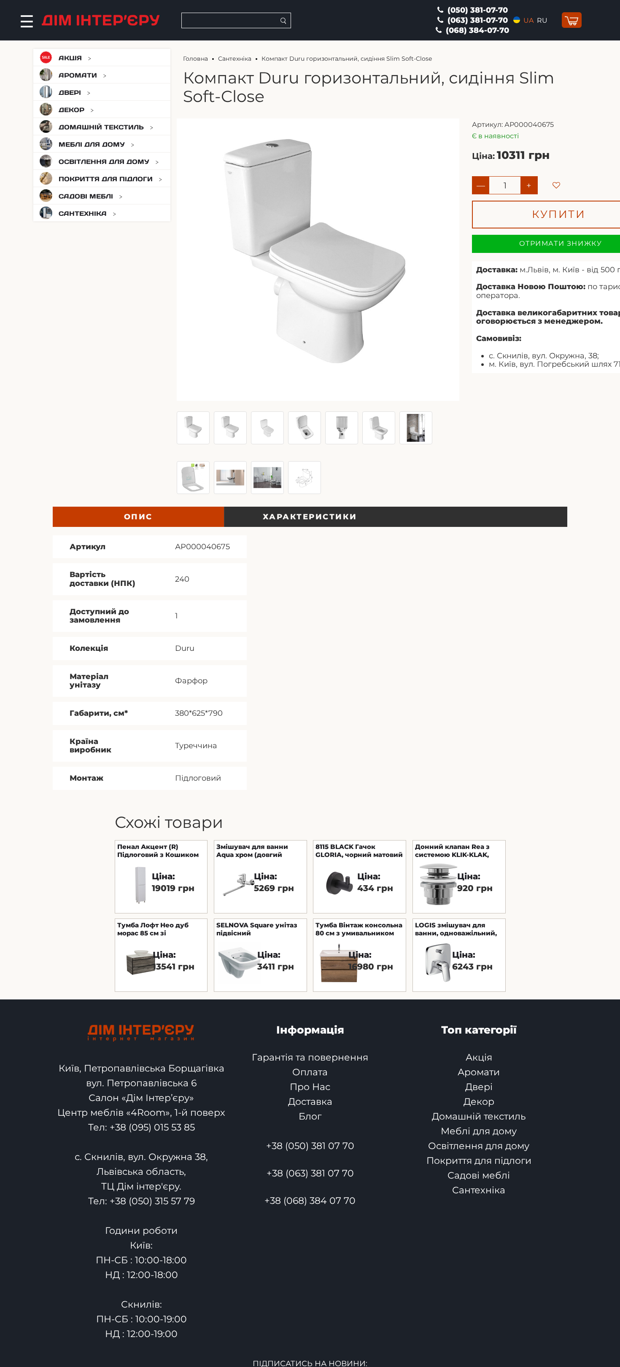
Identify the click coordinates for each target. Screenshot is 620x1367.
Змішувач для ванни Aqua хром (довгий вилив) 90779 (252, 850)
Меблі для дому (92, 144)
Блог (310, 1116)
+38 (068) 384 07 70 (310, 1200)
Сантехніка (83, 213)
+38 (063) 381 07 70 (310, 1173)
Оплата (310, 1072)
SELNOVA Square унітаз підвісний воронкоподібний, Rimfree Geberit (256, 928)
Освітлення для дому (104, 162)
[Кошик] (572, 20)
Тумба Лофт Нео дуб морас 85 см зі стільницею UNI (153, 928)
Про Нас (310, 1087)
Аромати (78, 75)
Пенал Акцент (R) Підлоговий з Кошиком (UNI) (158, 850)
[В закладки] (549, 177)
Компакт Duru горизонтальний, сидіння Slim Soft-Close (346, 58)
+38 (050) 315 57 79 (152, 1201)
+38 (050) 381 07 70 (310, 1146)
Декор (71, 110)
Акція (70, 58)
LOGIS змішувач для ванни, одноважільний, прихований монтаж (456, 928)
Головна (195, 58)
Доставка (310, 1101)
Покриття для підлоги (106, 179)
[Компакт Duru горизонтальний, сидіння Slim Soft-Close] (193, 427)
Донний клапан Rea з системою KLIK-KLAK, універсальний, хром (452, 850)
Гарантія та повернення (310, 1057)
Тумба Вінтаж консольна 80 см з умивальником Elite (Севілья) (358, 928)
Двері (70, 93)
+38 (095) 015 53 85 (152, 1127)
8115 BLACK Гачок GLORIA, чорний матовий (359, 850)
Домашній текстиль (101, 127)
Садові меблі (86, 196)
